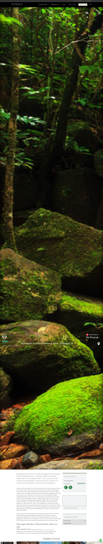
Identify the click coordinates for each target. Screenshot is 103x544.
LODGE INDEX (67, 523)
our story (72, 4)
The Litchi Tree (47, 529)
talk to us (82, 4)
